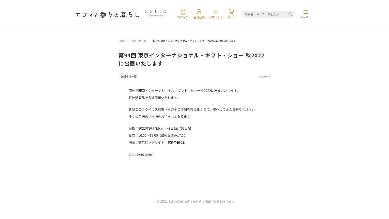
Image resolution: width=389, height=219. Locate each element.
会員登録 (199, 17)
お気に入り (216, 17)
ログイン (183, 17)
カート (231, 17)
